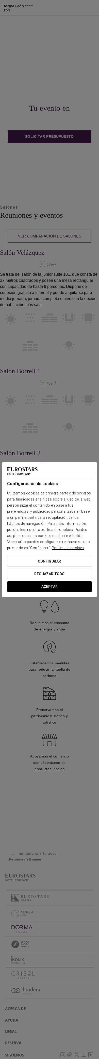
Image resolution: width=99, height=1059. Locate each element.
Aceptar (49, 587)
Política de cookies (68, 548)
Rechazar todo (49, 574)
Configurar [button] (49, 561)
